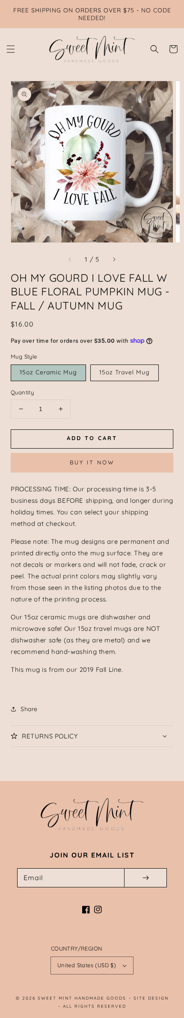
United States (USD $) (86, 965)
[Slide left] (70, 259)
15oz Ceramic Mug (48, 372)
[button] (10, 49)
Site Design (151, 998)
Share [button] (29, 709)
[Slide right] (113, 259)
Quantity (22, 392)
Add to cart (92, 438)
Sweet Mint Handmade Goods (82, 998)
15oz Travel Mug (124, 372)
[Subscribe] (145, 877)
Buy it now (92, 462)
